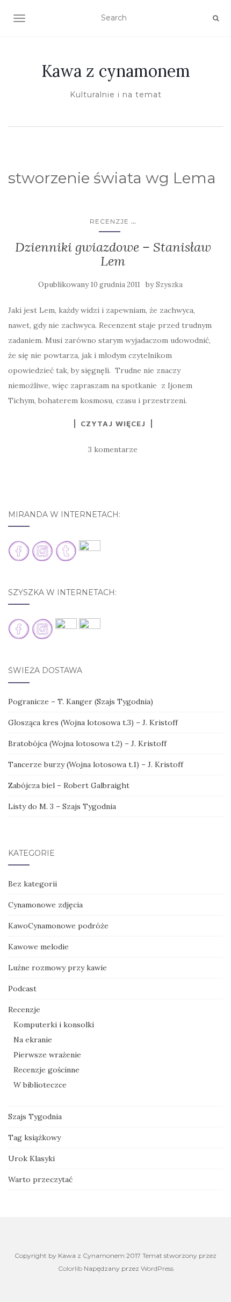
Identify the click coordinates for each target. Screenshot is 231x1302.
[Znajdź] (215, 18)
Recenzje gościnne (46, 1070)
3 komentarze (113, 449)
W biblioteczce (40, 1085)
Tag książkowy (34, 1137)
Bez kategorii (32, 884)
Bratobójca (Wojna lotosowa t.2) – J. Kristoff (87, 743)
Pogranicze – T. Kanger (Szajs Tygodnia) (80, 701)
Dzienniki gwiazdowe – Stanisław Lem (113, 254)
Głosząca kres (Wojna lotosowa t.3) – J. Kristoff (93, 722)
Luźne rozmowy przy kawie (57, 967)
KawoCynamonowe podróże (58, 926)
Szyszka (169, 284)
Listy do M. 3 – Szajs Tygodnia (62, 806)
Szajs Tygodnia (35, 1116)
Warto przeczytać (40, 1179)
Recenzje (109, 221)
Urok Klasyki (31, 1158)
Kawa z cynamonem (115, 71)
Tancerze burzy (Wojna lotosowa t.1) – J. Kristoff (95, 764)
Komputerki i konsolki (53, 1024)
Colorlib (70, 1268)
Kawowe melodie (38, 947)
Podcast (22, 988)
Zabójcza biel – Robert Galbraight (68, 785)
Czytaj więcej (113, 423)
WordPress (157, 1268)
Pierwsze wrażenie (47, 1055)
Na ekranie (32, 1040)
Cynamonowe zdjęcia (45, 905)
